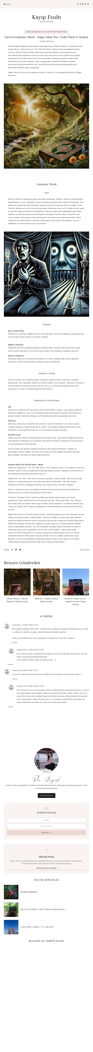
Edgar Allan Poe (42, 32)
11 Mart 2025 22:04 (35, 650)
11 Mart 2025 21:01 (30, 625)
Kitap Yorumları (58, 32)
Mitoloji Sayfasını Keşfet (47, 868)
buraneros (16, 625)
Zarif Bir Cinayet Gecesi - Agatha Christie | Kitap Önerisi (75, 601)
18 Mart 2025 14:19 (30, 670)
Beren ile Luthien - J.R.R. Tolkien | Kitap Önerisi (43, 909)
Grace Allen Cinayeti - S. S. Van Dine (37, 927)
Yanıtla (14, 642)
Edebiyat (30, 32)
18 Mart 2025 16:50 (35, 686)
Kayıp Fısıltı (46, 17)
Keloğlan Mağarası (29, 892)
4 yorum (85, 550)
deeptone (16, 670)
